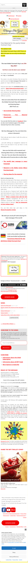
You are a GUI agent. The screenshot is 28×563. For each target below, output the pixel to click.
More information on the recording (9, 291)
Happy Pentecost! (5, 310)
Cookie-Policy (9, 559)
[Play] (3, 285)
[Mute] (21, 285)
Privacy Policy (15, 559)
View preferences (14, 556)
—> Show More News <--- (8, 324)
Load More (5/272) (14, 317)
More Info (3, 489)
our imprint (16, 542)
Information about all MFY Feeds (13, 362)
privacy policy (11, 542)
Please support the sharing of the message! (12, 307)
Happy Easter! (4, 313)
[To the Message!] (14, 439)
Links (25, 526)
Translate (24, 40)
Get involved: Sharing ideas (12, 111)
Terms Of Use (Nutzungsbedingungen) (11, 513)
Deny (14, 552)
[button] (25, 529)
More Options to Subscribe (11, 364)
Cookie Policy (13, 515)
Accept (14, 548)
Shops (18, 411)
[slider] (24, 284)
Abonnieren (6, 348)
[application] (14, 284)
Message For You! (5, 441)
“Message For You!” (12, 290)
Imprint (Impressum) (21, 515)
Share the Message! (6, 305)
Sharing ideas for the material (13, 174)
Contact (24, 517)
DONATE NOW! (10, 297)
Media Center (11, 411)
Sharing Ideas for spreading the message (17, 413)
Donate (7, 526)
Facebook (20, 121)
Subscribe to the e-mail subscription (10, 315)
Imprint (20, 559)
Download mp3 (9, 287)
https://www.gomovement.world (15, 88)
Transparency (13, 526)
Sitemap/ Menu (20, 526)
